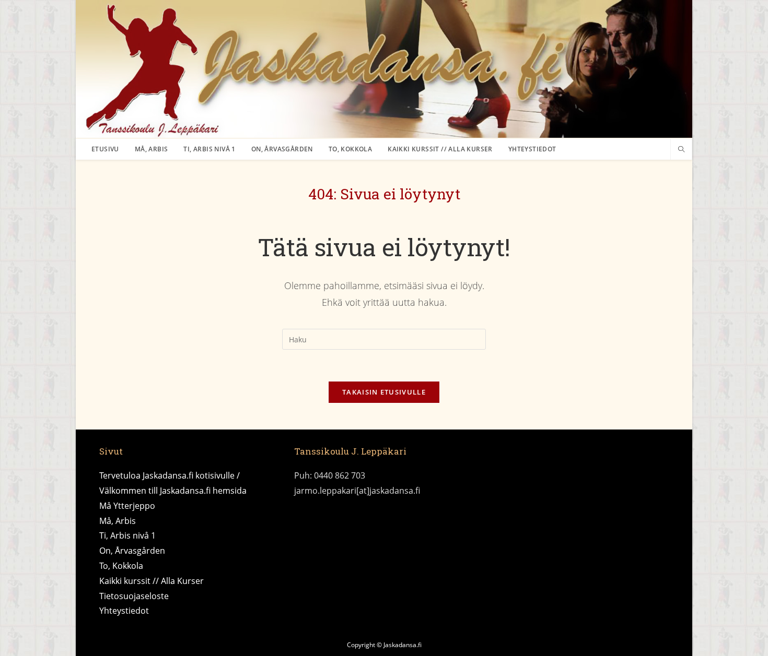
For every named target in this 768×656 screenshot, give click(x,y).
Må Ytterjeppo (127, 505)
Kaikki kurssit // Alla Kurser (151, 581)
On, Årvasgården (132, 550)
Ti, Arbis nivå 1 (127, 535)
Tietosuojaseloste (134, 596)
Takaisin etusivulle (384, 392)
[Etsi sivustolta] (681, 150)
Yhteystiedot (124, 610)
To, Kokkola (121, 565)
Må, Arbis (117, 521)
